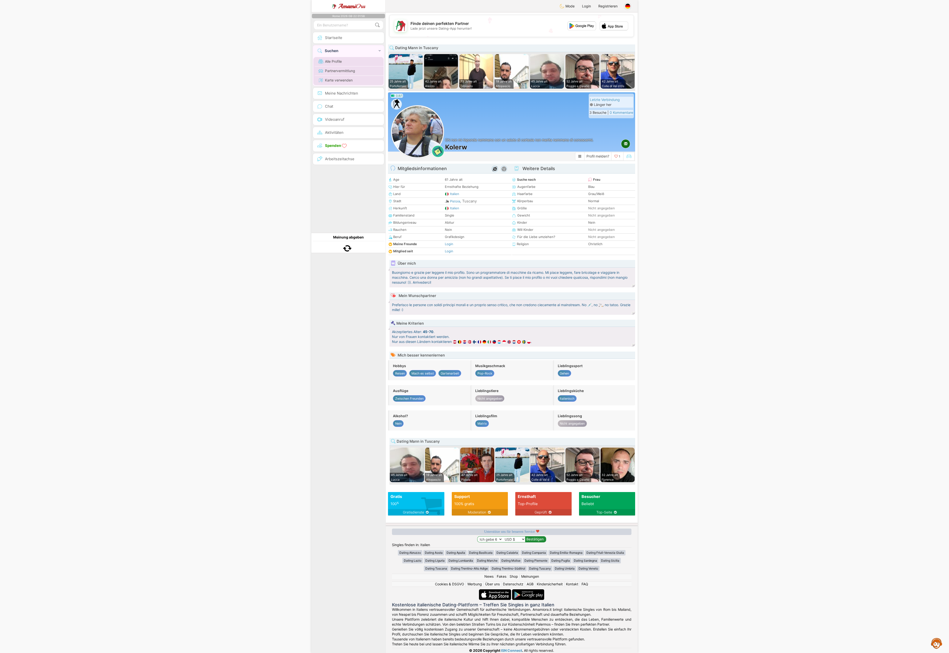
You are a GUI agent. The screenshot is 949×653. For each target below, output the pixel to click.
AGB (530, 584)
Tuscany (469, 201)
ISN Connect (511, 650)
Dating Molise (510, 560)
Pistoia (455, 201)
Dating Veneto (588, 568)
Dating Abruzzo (410, 552)
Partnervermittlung (340, 71)
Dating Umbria (565, 568)
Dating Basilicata (481, 552)
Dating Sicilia (610, 560)
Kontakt (572, 584)
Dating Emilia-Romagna (566, 552)
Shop (514, 576)
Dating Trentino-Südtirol (508, 568)
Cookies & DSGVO (449, 584)
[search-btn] (377, 25)
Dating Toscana (436, 568)
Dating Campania (534, 552)
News (489, 576)
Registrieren (608, 6)
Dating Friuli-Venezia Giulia (605, 552)
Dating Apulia (456, 552)
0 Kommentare (621, 112)
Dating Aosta (434, 552)
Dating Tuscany (540, 568)
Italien (454, 194)
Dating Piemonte (535, 560)
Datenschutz (513, 584)
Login (586, 6)
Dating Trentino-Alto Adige (469, 568)
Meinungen (530, 576)
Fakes (501, 576)
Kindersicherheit (550, 584)
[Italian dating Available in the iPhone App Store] (495, 592)
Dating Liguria (435, 560)
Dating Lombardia (461, 560)
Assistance (936, 643)
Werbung (474, 584)
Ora (351, 6)
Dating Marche (487, 560)
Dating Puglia (560, 560)
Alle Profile (333, 61)
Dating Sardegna (585, 560)
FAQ (585, 584)
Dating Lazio (412, 560)
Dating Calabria (507, 552)
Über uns (492, 584)
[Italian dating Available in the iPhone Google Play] (528, 592)
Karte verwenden (339, 80)
